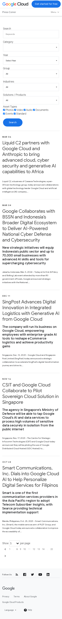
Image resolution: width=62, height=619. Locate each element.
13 (38, 549)
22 (51, 549)
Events (9, 113)
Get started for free (46, 4)
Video (20, 109)
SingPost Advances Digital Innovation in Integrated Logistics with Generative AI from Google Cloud (30, 310)
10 (24, 549)
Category (8, 41)
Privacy (5, 596)
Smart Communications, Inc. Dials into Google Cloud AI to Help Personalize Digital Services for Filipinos (30, 476)
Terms (17, 596)
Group (6, 68)
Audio (29, 109)
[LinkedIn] (48, 574)
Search (7, 28)
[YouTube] (40, 574)
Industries (8, 81)
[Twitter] (32, 574)
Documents (41, 109)
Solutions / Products (14, 94)
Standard (21, 113)
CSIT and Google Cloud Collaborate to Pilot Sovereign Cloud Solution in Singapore (30, 393)
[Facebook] (24, 574)
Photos (9, 109)
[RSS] (17, 574)
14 (43, 549)
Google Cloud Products (13, 602)
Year (5, 55)
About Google (30, 596)
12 (34, 549)
